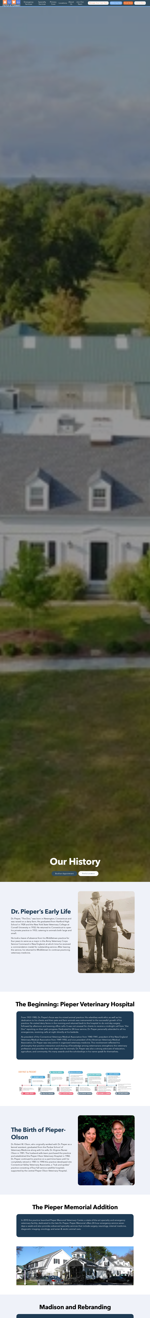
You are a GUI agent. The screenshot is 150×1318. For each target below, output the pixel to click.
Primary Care (53, 3)
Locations (63, 3)
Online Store (140, 3)
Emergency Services (28, 3)
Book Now (128, 3)
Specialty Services (42, 3)
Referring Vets (116, 3)
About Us (71, 3)
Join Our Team (80, 3)
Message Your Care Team (98, 3)
